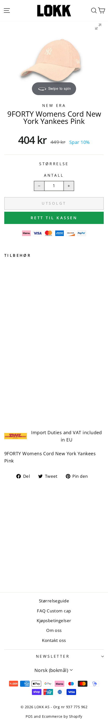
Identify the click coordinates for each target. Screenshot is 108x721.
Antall (54, 175)
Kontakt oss (54, 640)
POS (29, 716)
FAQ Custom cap (54, 611)
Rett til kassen (54, 217)
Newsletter (53, 656)
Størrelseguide (54, 601)
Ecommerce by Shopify (62, 716)
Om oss (54, 630)
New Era (54, 105)
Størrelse (54, 163)
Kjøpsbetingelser (54, 620)
